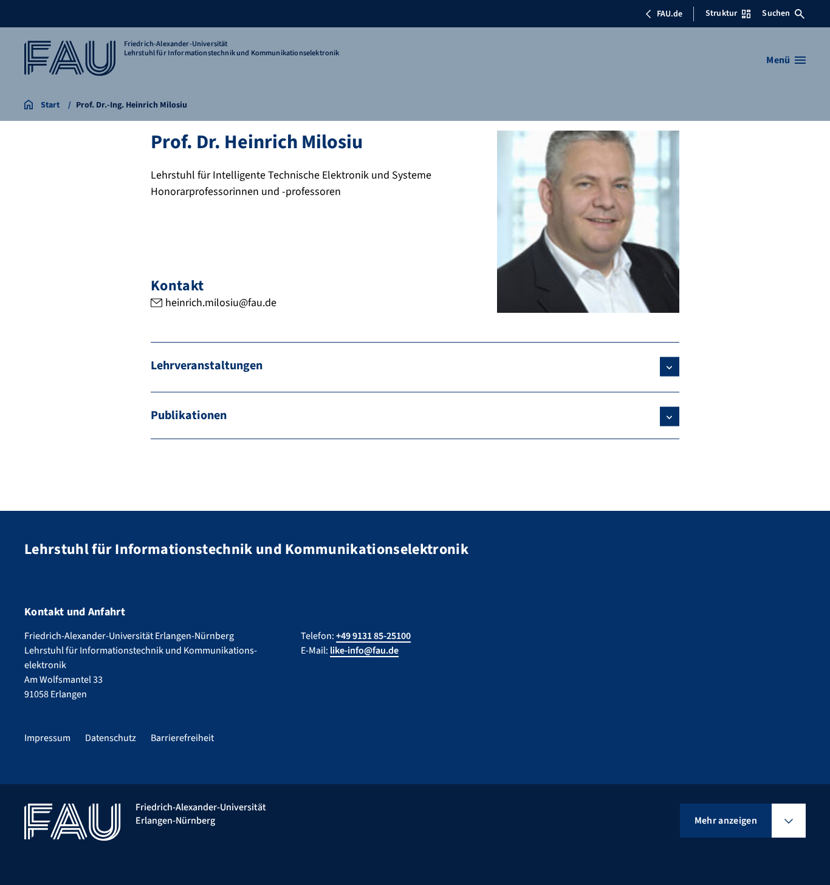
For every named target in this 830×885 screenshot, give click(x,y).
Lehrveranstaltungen (206, 365)
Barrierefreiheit (182, 738)
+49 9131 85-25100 (373, 636)
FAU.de (669, 14)
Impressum (47, 738)
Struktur (721, 13)
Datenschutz (110, 738)
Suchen (776, 13)
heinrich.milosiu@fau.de (220, 302)
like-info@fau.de (364, 650)
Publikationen (189, 415)
